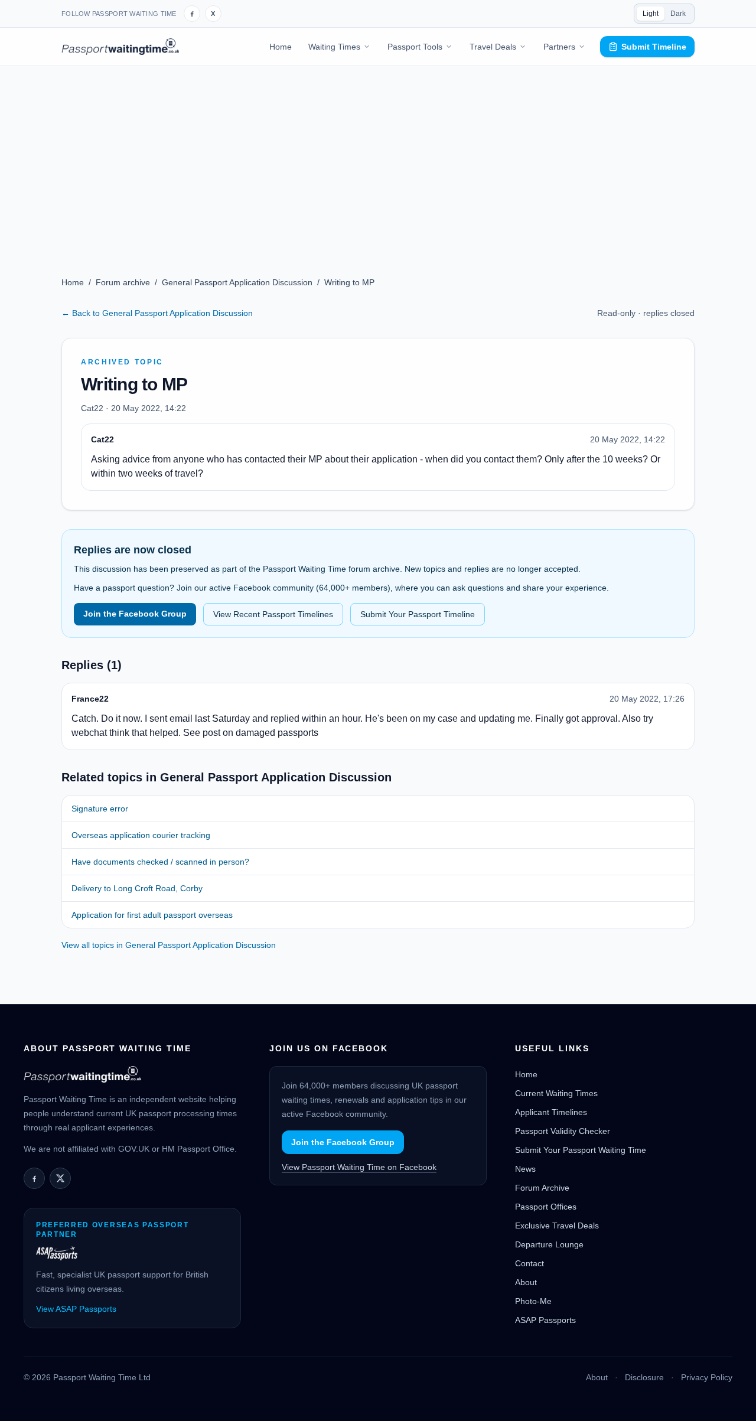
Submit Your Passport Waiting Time (580, 1150)
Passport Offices (545, 1206)
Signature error (99, 808)
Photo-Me (533, 1301)
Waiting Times (334, 46)
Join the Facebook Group (135, 613)
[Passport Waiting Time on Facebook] (192, 13)
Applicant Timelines (551, 1112)
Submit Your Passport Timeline (417, 614)
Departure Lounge (549, 1244)
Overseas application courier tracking (140, 835)
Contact (529, 1263)
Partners (559, 46)
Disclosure (644, 1377)
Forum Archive (542, 1187)
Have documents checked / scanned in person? (160, 861)
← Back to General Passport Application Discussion (157, 313)
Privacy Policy (706, 1377)
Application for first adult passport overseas (152, 915)
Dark (678, 13)
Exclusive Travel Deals (557, 1225)
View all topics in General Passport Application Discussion (168, 945)
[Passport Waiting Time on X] (60, 1178)
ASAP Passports (545, 1320)
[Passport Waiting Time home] (120, 46)
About (526, 1282)
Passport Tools (414, 46)
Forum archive (123, 282)
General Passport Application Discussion (237, 282)
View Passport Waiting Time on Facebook (359, 1167)
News (525, 1169)
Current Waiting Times (556, 1093)
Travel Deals (493, 46)
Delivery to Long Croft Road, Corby (137, 888)
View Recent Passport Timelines (273, 614)
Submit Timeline (653, 46)
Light (651, 13)
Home (280, 46)
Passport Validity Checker (562, 1131)
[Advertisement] (378, 154)
